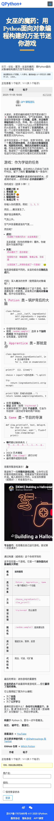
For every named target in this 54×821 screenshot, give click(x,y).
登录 (7, 797)
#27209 (47, 94)
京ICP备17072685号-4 (17, 813)
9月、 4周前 (10, 77)
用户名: (7, 773)
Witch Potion (28, 746)
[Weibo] (23, 807)
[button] (50, 3)
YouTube (21, 733)
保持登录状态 (12, 792)
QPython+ (11, 4)
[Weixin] (30, 807)
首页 (3, 66)
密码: (5, 782)
